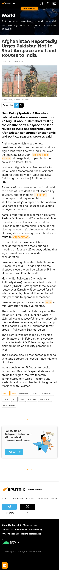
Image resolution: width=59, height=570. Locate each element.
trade (22, 399)
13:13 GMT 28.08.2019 (12, 61)
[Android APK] (11, 542)
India (48, 302)
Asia (14, 393)
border (6, 399)
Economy (42, 498)
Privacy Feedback (10, 533)
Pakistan (35, 393)
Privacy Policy (35, 529)
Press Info (17, 525)
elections (32, 399)
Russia (30, 498)
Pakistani (40, 195)
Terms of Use (30, 525)
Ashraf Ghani (45, 399)
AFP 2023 (8, 99)
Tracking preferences (30, 533)
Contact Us (7, 529)
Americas (17, 498)
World (5, 393)
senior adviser (9, 405)
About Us (6, 525)
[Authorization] (42, 3)
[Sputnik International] (9, 4)
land (14, 399)
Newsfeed (23, 393)
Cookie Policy (20, 529)
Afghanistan (20, 237)
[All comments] (5, 565)
